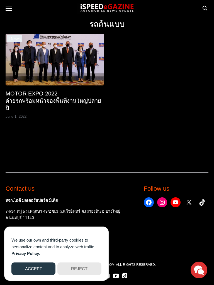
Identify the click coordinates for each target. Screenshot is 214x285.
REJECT (79, 268)
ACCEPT (33, 268)
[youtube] (116, 275)
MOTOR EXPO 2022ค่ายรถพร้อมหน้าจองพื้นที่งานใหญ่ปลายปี (53, 100)
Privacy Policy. (25, 253)
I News (15, 38)
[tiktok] (124, 275)
